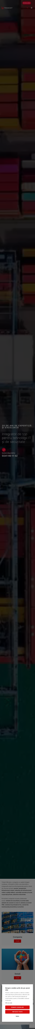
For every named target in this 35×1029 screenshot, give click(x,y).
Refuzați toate (17, 1011)
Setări (17, 1016)
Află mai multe (8, 1002)
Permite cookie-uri (17, 1007)
